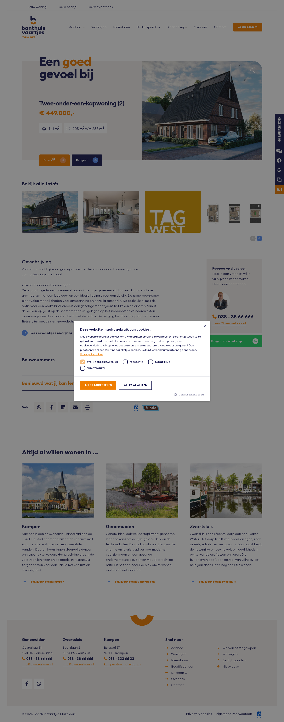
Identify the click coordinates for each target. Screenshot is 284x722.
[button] (142, 394)
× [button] (205, 325)
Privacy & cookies (91, 354)
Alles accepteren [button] (98, 385)
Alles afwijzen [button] (135, 385)
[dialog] (142, 361)
